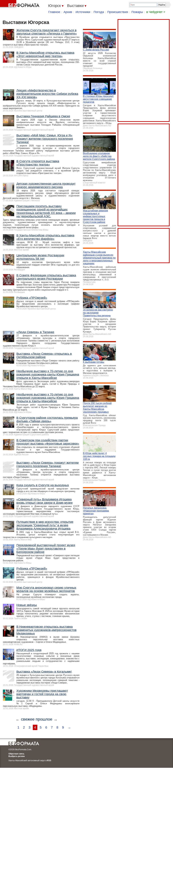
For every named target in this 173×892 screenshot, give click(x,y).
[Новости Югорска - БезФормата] (20, 4)
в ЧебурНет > (155, 12)
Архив (68, 12)
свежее (27, 719)
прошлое (44, 719)
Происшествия (117, 12)
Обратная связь (16, 754)
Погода (99, 12)
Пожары (137, 12)
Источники (83, 12)
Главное (54, 12)
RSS (49, 760)
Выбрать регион (16, 756)
